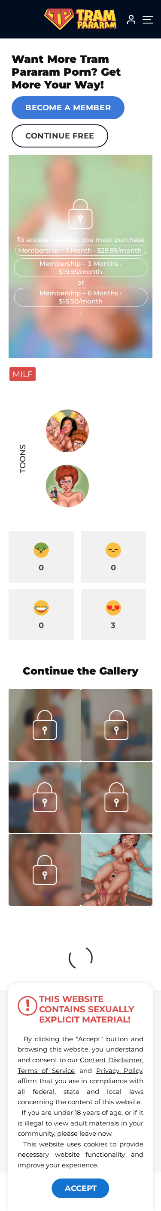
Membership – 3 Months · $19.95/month (80, 267)
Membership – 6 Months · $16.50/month (80, 297)
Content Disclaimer (111, 1060)
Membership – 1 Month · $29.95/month (80, 250)
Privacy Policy (119, 1071)
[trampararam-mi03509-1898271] (45, 830)
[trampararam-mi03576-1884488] (45, 758)
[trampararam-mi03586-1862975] (117, 758)
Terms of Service (46, 1071)
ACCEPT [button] (81, 1188)
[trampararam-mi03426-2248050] (45, 903)
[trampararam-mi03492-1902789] (117, 830)
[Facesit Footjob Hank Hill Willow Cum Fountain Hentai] (117, 870)
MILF (22, 374)
